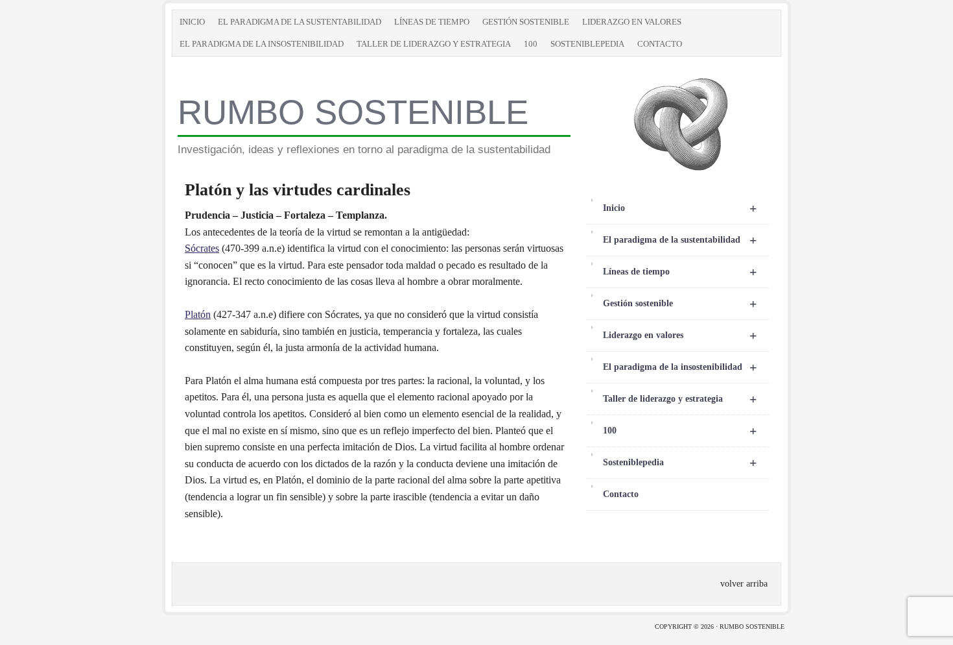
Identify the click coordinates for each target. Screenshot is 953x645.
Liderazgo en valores (631, 22)
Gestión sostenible (525, 22)
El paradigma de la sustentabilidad (299, 22)
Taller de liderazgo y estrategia (434, 44)
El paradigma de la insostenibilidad (262, 44)
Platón (198, 314)
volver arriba (744, 584)
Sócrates (202, 248)
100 (530, 44)
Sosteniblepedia (587, 44)
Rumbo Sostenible (353, 112)
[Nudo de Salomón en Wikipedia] (680, 169)
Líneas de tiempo (431, 22)
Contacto (659, 44)
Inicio (192, 22)
